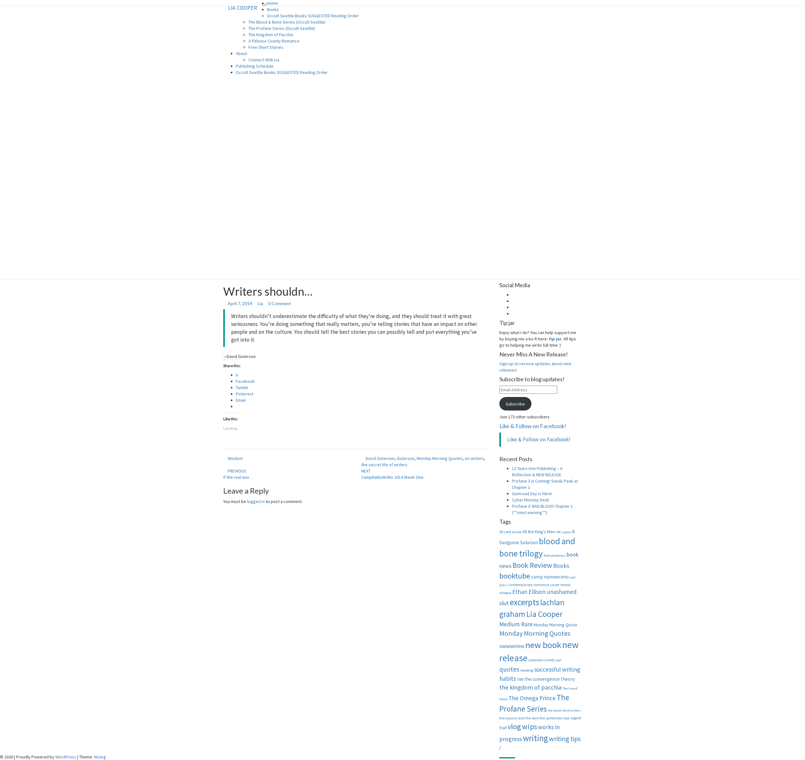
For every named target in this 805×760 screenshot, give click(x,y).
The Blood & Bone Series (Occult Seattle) (286, 22)
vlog (514, 726)
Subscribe (515, 404)
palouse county (542, 659)
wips (529, 726)
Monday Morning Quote (555, 625)
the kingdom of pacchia (530, 687)
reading (526, 670)
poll (558, 660)
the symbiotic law (554, 718)
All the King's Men (538, 531)
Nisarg (100, 757)
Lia (260, 303)
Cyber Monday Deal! (530, 500)
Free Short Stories (265, 47)
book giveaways (555, 555)
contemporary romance (528, 584)
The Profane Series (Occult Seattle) (281, 28)
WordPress (65, 757)
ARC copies (563, 532)
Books (273, 9)
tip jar (555, 339)
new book (543, 645)
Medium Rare (516, 624)
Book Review (532, 565)
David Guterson (380, 458)
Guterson (405, 458)
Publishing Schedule (255, 66)
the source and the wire (519, 718)
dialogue (505, 593)
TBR (520, 679)
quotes (509, 669)
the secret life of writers (384, 464)
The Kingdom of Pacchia (270, 34)
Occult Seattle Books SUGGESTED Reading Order (313, 16)
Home (272, 3)
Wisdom (235, 458)
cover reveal (560, 584)
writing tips (565, 739)
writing (535, 738)
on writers (474, 458)
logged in (256, 501)
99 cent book (510, 531)
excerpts (524, 602)
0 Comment (279, 303)
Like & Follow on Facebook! (532, 425)
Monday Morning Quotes (440, 458)
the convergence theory (549, 679)
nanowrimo (512, 646)
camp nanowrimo (550, 577)
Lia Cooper (544, 614)
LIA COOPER (242, 7)
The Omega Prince (532, 698)
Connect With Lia (263, 60)
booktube (514, 576)
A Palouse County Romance (273, 41)
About (241, 53)
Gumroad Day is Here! (532, 493)
